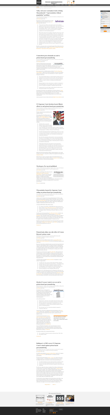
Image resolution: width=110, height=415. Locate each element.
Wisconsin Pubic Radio (42, 200)
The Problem (38, 409)
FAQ (43, 408)
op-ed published (46, 166)
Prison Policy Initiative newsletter (105, 14)
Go (73, 1)
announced (43, 116)
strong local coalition (39, 154)
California (55, 221)
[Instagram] (67, 2)
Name (103, 21)
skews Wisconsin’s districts (53, 213)
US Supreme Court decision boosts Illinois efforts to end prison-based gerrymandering (50, 105)
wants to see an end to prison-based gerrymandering (48, 283)
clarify (62, 90)
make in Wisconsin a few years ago (50, 207)
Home (37, 408)
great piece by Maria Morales (51, 353)
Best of (54, 384)
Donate (105, 31)
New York (47, 221)
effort (50, 311)
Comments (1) (38, 225)
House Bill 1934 (52, 251)
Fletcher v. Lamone (51, 357)
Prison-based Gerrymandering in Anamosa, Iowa (70, 402)
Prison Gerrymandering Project (53, 2)
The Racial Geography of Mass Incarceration (50, 402)
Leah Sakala (39, 61)
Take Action (38, 411)
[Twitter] (69, 2)
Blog (40, 8)
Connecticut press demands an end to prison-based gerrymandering (48, 56)
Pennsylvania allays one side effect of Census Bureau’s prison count (50, 233)
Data (37, 412)
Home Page (37, 8)
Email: (101, 19)
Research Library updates (105, 16)
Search (44, 411)
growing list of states (56, 157)
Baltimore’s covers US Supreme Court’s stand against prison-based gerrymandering (48, 345)
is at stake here (47, 329)
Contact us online (52, 408)
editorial (57, 97)
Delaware (50, 221)
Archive (42, 8)
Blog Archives (47, 384)
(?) (104, 14)
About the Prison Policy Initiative (40, 402)
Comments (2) (38, 336)
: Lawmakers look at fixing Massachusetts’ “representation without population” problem (49, 13)
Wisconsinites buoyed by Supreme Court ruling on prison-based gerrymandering (49, 191)
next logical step (48, 323)
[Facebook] (71, 2)
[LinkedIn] (73, 2)
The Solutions (39, 410)
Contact (44, 410)
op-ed (39, 183)
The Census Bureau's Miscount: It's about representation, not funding (60, 403)
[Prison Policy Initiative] (38, 2)
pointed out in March (50, 259)
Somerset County (59, 368)
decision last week (42, 354)
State (103, 23)
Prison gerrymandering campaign (104, 18)
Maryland (43, 221)
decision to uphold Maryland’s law (44, 117)
